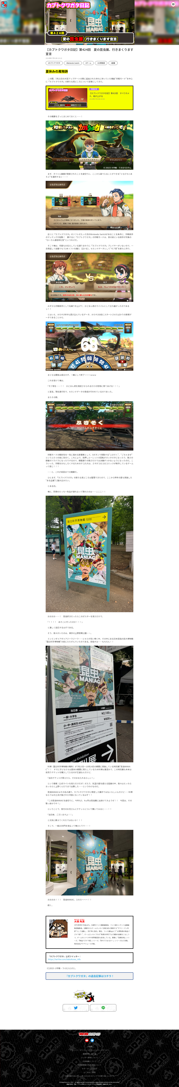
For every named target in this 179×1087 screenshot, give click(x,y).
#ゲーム (88, 63)
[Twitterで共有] (76, 1007)
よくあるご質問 (89, 1072)
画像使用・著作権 (89, 1054)
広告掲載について (89, 1061)
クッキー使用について (89, 1057)
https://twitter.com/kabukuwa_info (64, 959)
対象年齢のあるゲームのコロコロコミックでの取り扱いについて (89, 1076)
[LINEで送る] (103, 1007)
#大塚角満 (101, 63)
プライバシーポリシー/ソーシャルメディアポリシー (89, 1050)
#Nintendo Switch (72, 63)
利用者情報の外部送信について (89, 1065)
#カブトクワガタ (54, 63)
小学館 (89, 1046)
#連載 (113, 63)
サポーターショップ (89, 1068)
